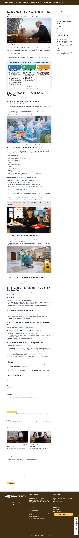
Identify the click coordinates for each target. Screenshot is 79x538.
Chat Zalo (76, 526)
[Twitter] (9, 44)
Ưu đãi (58, 28)
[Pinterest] (12, 44)
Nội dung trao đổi (10, 394)
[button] (21, 3)
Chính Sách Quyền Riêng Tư (58, 511)
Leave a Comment (10, 448)
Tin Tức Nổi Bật (56, 509)
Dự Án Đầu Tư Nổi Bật (57, 507)
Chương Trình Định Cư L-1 (34, 516)
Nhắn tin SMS (76, 533)
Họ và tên (9, 380)
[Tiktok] (17, 504)
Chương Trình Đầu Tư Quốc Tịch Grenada (36, 518)
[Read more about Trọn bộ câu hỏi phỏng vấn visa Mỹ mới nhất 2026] (40, 437)
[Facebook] (7, 44)
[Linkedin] (14, 44)
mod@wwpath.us (34, 507)
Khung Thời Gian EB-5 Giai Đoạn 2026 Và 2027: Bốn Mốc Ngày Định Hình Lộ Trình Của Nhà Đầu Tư (64, 53)
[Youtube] (13, 504)
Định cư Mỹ (16, 448)
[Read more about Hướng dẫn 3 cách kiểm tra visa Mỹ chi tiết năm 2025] (17, 437)
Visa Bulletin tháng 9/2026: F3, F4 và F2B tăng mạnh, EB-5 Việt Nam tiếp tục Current (64, 46)
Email (8, 385)
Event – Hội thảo (60, 26)
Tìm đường (76, 523)
